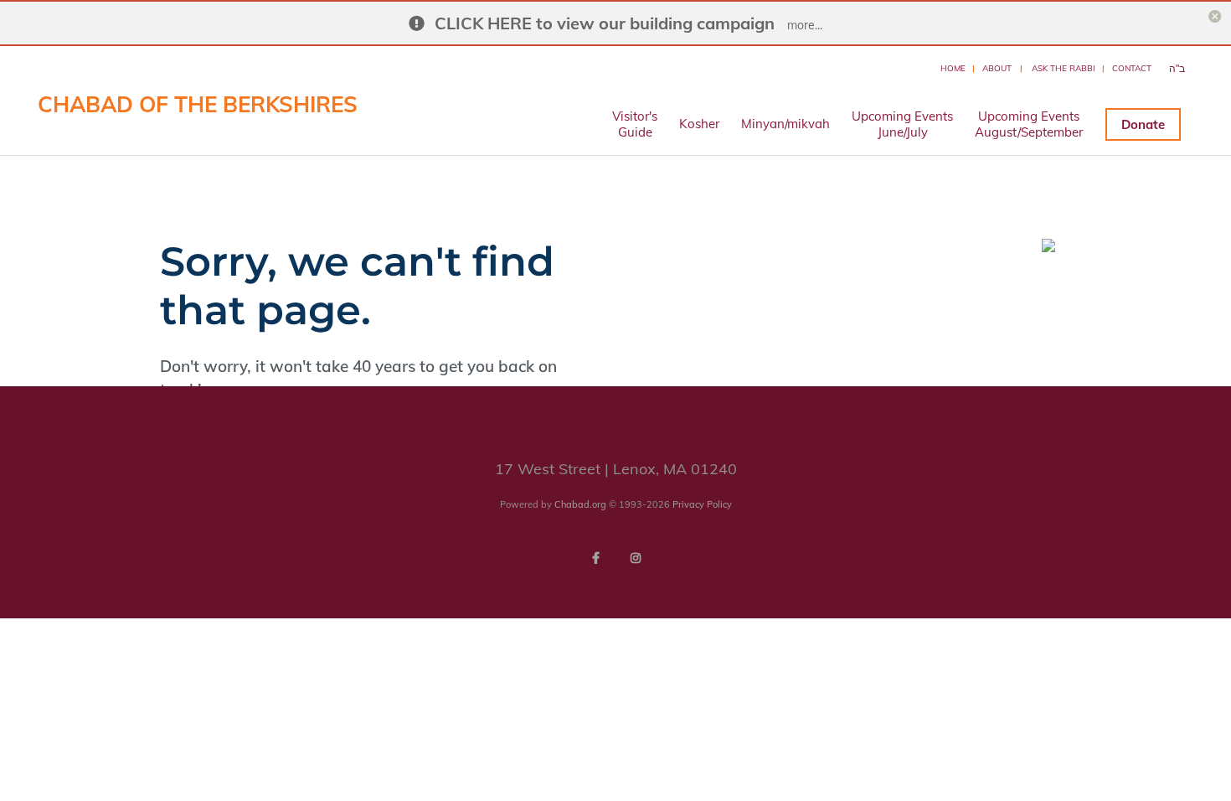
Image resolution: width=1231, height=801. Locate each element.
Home (953, 68)
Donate (1143, 124)
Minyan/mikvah (785, 124)
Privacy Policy (702, 504)
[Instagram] (636, 558)
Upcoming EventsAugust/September (1029, 124)
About (997, 68)
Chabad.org (580, 504)
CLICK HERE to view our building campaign (605, 23)
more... (804, 25)
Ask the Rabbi (1063, 68)
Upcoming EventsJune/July (902, 124)
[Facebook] (595, 558)
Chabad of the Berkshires (198, 104)
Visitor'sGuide (634, 124)
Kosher (699, 124)
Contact (1131, 68)
